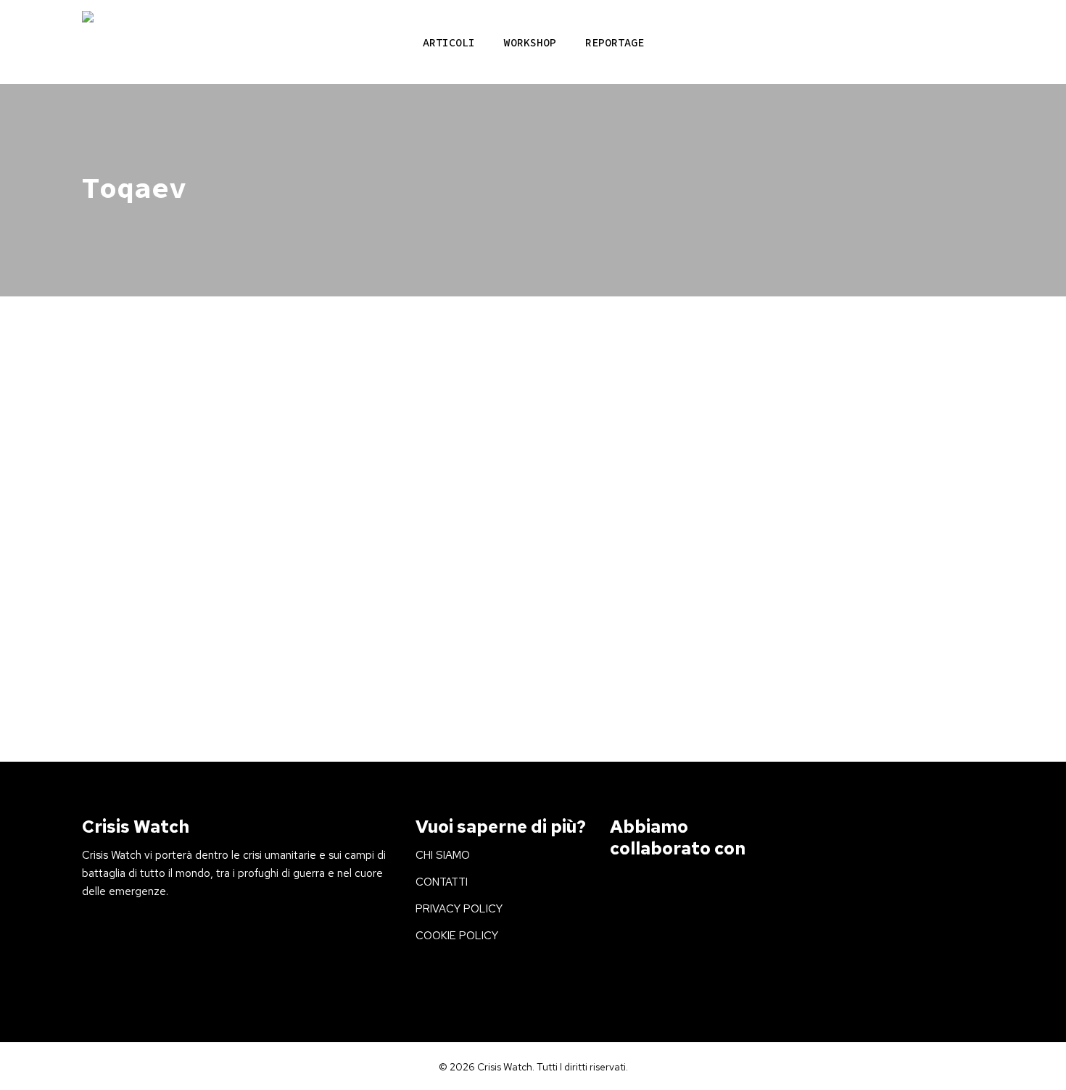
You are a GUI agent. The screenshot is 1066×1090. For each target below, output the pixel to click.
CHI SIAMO (443, 855)
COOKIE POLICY (457, 935)
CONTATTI (442, 882)
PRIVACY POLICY (459, 909)
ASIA (115, 523)
